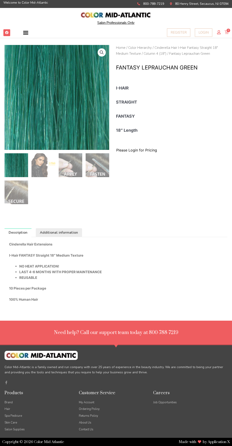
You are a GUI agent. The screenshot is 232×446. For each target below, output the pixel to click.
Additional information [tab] (59, 232)
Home (121, 47)
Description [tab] (18, 232)
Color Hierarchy (140, 47)
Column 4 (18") (155, 53)
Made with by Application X (204, 442)
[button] (26, 32)
